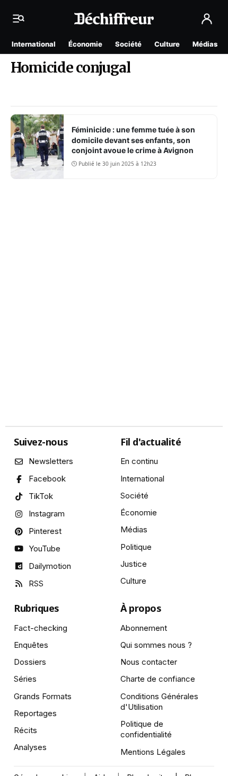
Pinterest (45, 531)
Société (128, 44)
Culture (167, 44)
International (34, 44)
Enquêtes (31, 645)
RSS (36, 583)
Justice (133, 564)
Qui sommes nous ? (156, 645)
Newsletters (51, 461)
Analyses (30, 747)
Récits (25, 730)
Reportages (35, 713)
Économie (85, 44)
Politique (136, 547)
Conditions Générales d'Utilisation (159, 701)
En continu (139, 461)
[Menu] (21, 18)
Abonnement (143, 628)
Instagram (47, 514)
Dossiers (30, 662)
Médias (204, 44)
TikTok (41, 496)
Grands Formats (43, 696)
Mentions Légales (153, 752)
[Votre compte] (207, 19)
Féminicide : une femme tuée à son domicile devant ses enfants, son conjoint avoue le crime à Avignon (133, 140)
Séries (25, 679)
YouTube (44, 548)
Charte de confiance (157, 679)
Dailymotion (50, 566)
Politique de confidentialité (146, 729)
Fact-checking (40, 628)
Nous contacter (148, 662)
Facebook (47, 479)
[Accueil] (114, 18)
